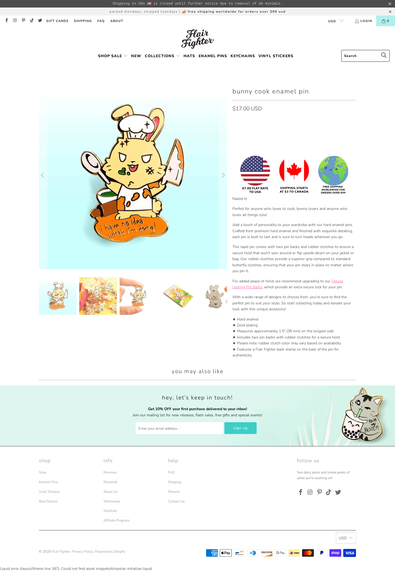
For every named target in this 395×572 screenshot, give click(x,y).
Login (366, 21)
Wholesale (111, 501)
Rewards (110, 482)
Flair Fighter (61, 551)
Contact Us (176, 501)
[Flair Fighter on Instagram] (14, 21)
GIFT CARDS (57, 21)
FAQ (101, 21)
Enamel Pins (48, 482)
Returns (174, 491)
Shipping (174, 482)
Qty (235, 120)
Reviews (110, 472)
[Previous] (43, 175)
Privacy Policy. (83, 551)
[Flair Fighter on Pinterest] (23, 21)
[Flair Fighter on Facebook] (6, 21)
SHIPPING (83, 21)
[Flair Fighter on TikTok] (31, 21)
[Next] (223, 175)
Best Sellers (48, 501)
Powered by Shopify (110, 551)
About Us (110, 491)
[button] (113, 56)
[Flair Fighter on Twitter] (40, 21)
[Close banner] (390, 3)
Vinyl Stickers (49, 491)
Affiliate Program (116, 520)
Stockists (110, 510)
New (42, 472)
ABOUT (116, 21)
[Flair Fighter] (197, 39)
